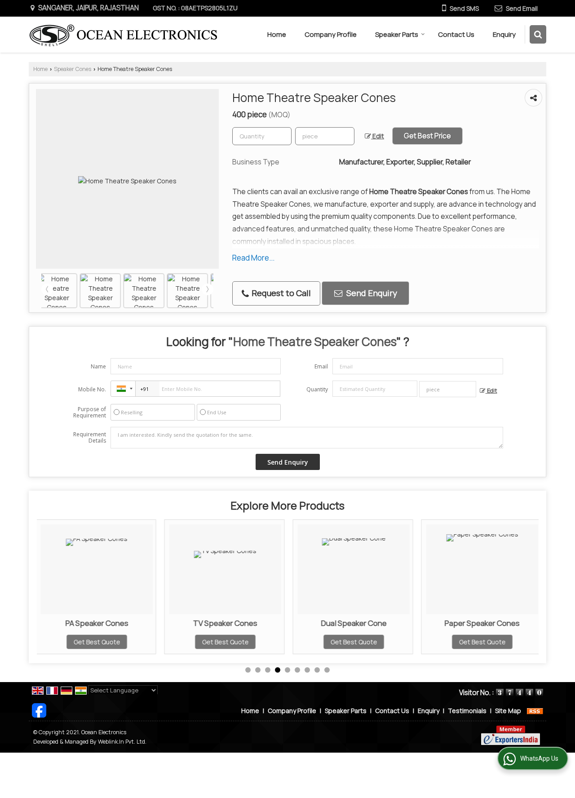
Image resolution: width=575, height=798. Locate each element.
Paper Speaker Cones (384, 623)
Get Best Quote (127, 642)
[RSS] (535, 710)
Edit (377, 136)
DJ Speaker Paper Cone (513, 623)
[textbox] (324, 136)
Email (321, 366)
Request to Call (280, 293)
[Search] (538, 34)
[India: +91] (123, 389)
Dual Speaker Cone (256, 623)
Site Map (508, 710)
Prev (47, 289)
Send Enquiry (371, 293)
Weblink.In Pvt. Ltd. (122, 741)
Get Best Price (427, 136)
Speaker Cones (72, 69)
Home (276, 34)
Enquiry (504, 34)
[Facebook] (39, 709)
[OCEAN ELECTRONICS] (123, 34)
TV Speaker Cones (128, 623)
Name (98, 366)
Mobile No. (92, 389)
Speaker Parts (396, 34)
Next (207, 289)
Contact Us (456, 34)
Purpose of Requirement (89, 412)
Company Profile (331, 34)
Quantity (317, 389)
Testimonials (467, 710)
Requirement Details (89, 437)
